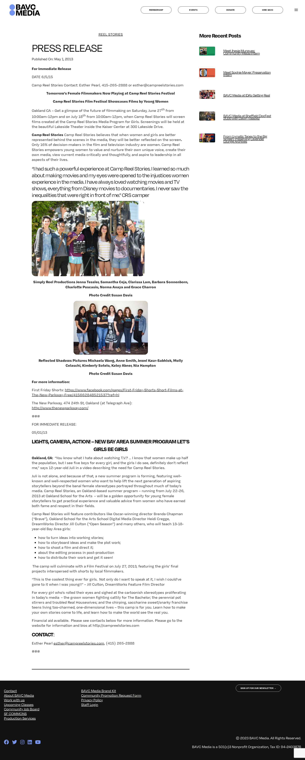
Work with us (14, 699)
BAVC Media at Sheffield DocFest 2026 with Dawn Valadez (247, 117)
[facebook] (6, 742)
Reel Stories (110, 34)
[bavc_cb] (25, 5)
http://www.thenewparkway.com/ (60, 408)
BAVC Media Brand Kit (98, 690)
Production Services (20, 718)
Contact (10, 690)
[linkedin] (30, 742)
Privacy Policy (92, 699)
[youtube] (38, 742)
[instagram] (22, 742)
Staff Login (89, 704)
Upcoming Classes (19, 704)
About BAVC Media (19, 695)
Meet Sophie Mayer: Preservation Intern (247, 73)
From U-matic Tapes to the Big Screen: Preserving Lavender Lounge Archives (245, 139)
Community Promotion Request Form (111, 695)
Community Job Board (21, 708)
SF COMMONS (15, 713)
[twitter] (14, 742)
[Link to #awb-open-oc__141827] (296, 10)
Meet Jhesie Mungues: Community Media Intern (241, 52)
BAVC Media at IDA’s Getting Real (246, 95)
